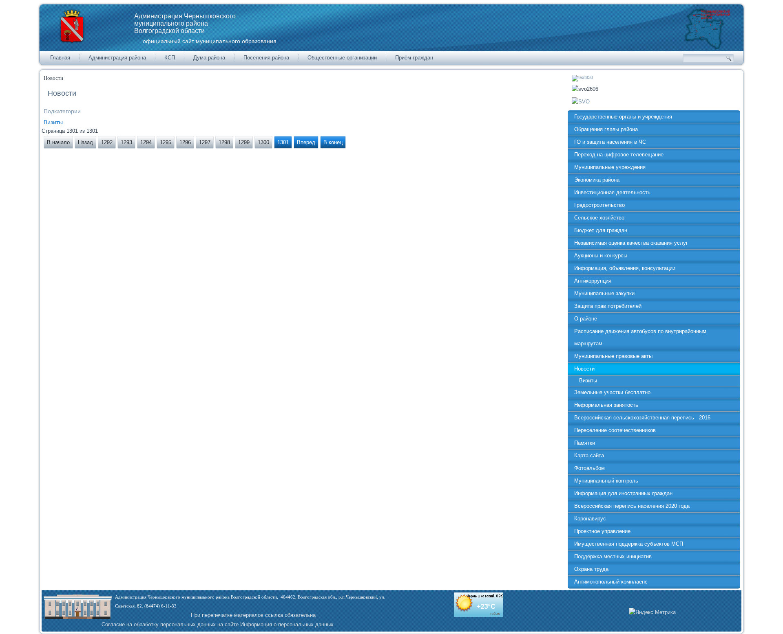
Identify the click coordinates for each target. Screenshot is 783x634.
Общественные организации (342, 58)
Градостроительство (599, 205)
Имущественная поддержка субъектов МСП (628, 544)
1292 (107, 142)
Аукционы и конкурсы (600, 255)
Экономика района (596, 180)
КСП (169, 58)
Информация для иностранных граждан (623, 493)
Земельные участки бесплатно (612, 392)
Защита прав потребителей (607, 306)
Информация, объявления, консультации (624, 268)
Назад (85, 142)
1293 (126, 142)
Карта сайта (589, 455)
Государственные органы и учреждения (623, 117)
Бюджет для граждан (600, 230)
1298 (224, 142)
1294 (146, 142)
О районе (585, 319)
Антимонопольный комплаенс (611, 582)
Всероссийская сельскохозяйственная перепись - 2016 (642, 418)
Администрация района (117, 58)
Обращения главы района (606, 129)
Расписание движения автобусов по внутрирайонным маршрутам (640, 337)
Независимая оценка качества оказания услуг (631, 243)
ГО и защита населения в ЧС (610, 142)
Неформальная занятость (606, 405)
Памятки (584, 443)
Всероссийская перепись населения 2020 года (632, 506)
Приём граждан (414, 58)
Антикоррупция (592, 281)
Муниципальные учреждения (610, 167)
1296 (185, 142)
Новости (584, 369)
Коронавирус (590, 519)
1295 (165, 142)
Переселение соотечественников (615, 430)
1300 (263, 142)
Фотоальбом (589, 468)
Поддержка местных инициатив (613, 556)
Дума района (209, 58)
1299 (244, 142)
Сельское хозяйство (599, 218)
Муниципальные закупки (604, 293)
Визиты (53, 122)
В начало (58, 142)
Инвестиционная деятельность (612, 192)
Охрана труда (591, 569)
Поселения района (266, 58)
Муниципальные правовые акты (613, 356)
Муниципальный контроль (606, 481)
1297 (204, 142)
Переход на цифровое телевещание (619, 154)
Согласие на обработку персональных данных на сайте (170, 624)
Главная (60, 58)
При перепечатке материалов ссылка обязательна (253, 615)
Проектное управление (602, 531)
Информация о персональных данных (287, 624)
